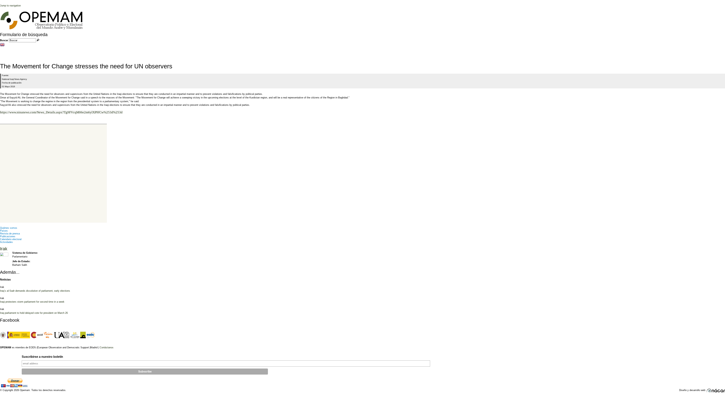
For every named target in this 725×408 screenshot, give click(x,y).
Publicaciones (7, 236)
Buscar (4, 40)
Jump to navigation (10, 5)
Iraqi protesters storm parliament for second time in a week (32, 301)
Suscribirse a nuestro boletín (42, 356)
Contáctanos (106, 347)
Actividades (6, 242)
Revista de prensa (10, 233)
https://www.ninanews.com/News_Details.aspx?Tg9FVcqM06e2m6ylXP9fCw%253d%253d (61, 112)
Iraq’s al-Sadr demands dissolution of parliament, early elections (35, 290)
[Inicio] (41, 29)
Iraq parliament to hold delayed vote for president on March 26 (34, 312)
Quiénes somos (8, 227)
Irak (3, 248)
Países (4, 230)
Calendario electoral (11, 239)
